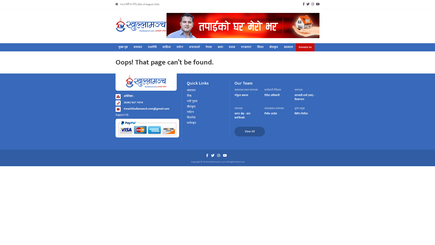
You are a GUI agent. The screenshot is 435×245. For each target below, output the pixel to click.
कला (220, 47)
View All (250, 131)
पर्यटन (180, 47)
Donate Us (305, 47)
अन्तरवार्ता (194, 47)
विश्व (189, 96)
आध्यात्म (288, 47)
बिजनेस (191, 117)
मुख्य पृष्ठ (123, 47)
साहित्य (166, 47)
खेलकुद (273, 47)
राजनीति (152, 47)
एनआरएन (246, 47)
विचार (260, 47)
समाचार (138, 47)
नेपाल (209, 47)
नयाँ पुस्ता (192, 101)
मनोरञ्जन (191, 123)
